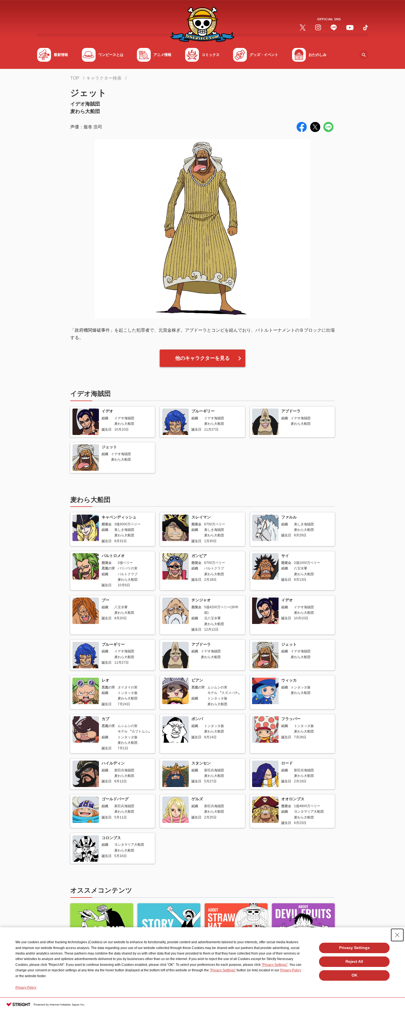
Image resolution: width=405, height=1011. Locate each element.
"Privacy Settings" (274, 965)
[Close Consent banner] (397, 935)
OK (354, 975)
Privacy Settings (354, 947)
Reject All (354, 961)
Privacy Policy (290, 970)
